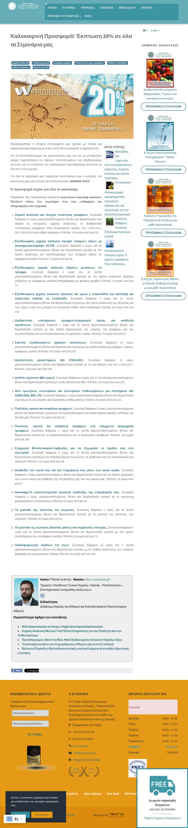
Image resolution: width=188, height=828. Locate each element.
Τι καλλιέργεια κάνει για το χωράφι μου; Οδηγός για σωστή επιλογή (68, 644)
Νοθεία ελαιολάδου (117, 63)
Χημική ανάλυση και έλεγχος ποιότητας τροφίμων (51, 215)
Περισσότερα (42, 815)
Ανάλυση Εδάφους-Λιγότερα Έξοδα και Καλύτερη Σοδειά (117, 227)
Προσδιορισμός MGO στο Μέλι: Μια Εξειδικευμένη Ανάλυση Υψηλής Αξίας (72, 640)
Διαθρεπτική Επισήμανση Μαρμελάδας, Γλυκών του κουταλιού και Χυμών (160, 94)
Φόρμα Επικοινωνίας (86, 760)
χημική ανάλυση (20, 63)
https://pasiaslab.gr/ (97, 579)
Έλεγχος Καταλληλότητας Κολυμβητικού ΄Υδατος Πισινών (160, 157)
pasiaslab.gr (80, 746)
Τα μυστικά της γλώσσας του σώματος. (45, 510)
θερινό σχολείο (41, 67)
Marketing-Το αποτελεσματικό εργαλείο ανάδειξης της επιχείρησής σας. (68, 492)
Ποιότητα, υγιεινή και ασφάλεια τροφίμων (43, 408)
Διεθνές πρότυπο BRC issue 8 (34, 378)
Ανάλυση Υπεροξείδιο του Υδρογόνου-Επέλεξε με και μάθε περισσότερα (160, 220)
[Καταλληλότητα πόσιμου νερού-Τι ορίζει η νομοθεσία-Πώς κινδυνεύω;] (110, 244)
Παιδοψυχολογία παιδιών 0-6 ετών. (42, 545)
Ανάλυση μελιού (40, 63)
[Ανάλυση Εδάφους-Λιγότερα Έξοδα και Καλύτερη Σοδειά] (110, 222)
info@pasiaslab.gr (84, 753)
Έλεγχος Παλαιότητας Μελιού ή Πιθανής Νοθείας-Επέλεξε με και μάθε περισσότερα (160, 283)
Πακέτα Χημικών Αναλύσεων (162, 818)
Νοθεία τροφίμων (21, 67)
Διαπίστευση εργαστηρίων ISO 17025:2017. (49, 360)
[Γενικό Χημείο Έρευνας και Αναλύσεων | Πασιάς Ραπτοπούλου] (23, 6)
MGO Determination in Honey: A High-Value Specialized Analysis (62, 626)
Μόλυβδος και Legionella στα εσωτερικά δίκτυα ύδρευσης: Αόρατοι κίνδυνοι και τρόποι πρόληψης (118, 165)
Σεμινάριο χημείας (62, 63)
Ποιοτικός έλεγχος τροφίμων (89, 63)
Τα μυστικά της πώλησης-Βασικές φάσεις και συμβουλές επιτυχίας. (61, 527)
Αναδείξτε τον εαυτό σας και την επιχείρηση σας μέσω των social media (67, 470)
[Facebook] (42, 595)
